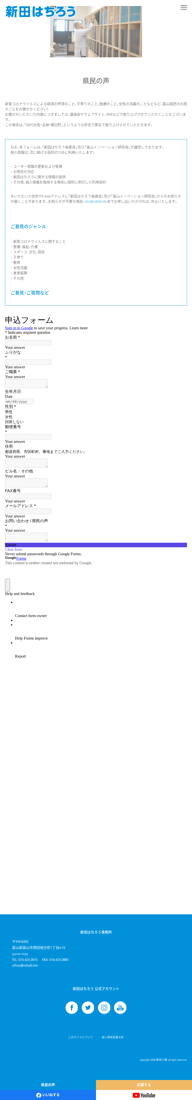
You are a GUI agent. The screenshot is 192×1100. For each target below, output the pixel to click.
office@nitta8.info (25, 965)
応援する (144, 1085)
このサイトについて (80, 1037)
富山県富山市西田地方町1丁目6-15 (38, 951)
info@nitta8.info (96, 201)
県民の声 (48, 1085)
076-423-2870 (28, 960)
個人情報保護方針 (113, 1037)
